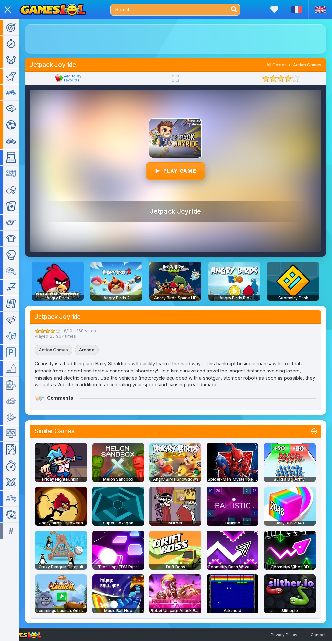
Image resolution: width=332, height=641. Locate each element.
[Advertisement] (175, 39)
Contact (318, 634)
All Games (277, 64)
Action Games (307, 64)
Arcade (86, 349)
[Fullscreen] (175, 78)
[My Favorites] (274, 9)
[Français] (296, 9)
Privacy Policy (284, 634)
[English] (320, 9)
